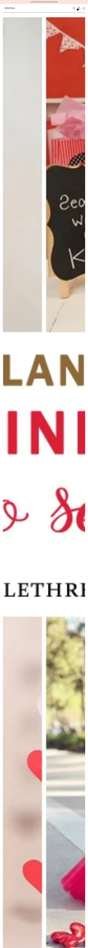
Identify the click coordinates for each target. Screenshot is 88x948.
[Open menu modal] (84, 8)
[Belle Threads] (10, 8)
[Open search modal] (74, 8)
